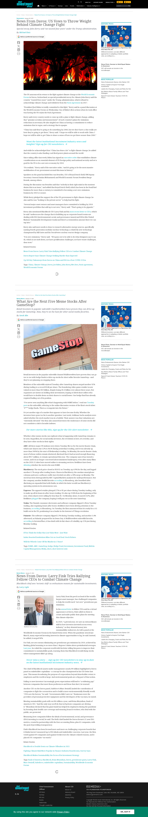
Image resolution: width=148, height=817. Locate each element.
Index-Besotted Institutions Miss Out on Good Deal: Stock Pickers (50, 537)
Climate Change (40, 265)
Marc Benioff (29, 762)
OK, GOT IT (125, 812)
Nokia (43, 549)
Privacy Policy (63, 812)
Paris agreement (86, 265)
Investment (68, 546)
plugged (35, 499)
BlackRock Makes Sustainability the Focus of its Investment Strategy (51, 755)
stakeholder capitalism (53, 762)
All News (42, 792)
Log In (120, 2)
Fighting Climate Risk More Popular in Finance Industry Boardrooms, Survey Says (57, 751)
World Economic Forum (33, 267)
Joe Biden (57, 265)
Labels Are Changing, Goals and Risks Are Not (116, 89)
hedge (50, 546)
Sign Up (128, 2)
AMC (36, 546)
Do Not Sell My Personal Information (98, 806)
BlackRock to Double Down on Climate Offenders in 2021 (47, 746)
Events (72, 6)
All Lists (41, 797)
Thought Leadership (45, 805)
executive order (70, 158)
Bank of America (35, 760)
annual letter (66, 609)
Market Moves (21, 298)
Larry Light (24, 587)
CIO (87, 789)
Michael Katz (24, 32)
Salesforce (39, 762)
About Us (87, 2)
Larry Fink (91, 760)
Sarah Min (23, 315)
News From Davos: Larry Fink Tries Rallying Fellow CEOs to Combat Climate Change (58, 251)
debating (27, 465)
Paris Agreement (74, 103)
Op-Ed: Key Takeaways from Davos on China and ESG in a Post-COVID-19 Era (55, 260)
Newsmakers (20, 18)
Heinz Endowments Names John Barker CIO (115, 82)
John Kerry (66, 265)
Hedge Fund (58, 546)
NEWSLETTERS (110, 2)
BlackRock (47, 760)
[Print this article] (18, 53)
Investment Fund (81, 546)
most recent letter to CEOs (80, 212)
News (43, 6)
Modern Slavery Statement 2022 (96, 804)
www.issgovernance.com (94, 794)
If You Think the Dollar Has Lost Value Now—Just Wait (45, 533)
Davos (50, 265)
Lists (66, 6)
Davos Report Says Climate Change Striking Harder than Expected (50, 256)
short (49, 549)
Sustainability (69, 762)
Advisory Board (98, 2)
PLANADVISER (94, 789)
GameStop (43, 546)
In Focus (51, 6)
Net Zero (74, 265)
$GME (30, 546)
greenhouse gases (79, 760)
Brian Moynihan (58, 760)
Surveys (60, 6)
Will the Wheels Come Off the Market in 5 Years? (43, 542)
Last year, (28, 648)
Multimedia (80, 6)
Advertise (68, 795)
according (58, 480)
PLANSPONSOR (105, 789)
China (30, 265)
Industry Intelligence (93, 6)
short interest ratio (60, 549)
